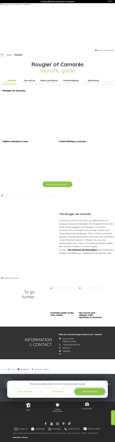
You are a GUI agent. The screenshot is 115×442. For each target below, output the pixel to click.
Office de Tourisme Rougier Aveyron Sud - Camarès (80, 334)
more (46, 369)
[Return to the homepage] (2, 55)
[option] (62, 302)
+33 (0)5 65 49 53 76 (71, 345)
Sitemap (25, 437)
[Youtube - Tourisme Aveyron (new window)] (51, 423)
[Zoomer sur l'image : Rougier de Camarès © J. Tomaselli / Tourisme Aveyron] (57, 113)
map (28, 410)
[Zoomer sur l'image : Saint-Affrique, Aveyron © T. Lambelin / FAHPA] (86, 158)
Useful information (57, 410)
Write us (66, 348)
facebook (38, 369)
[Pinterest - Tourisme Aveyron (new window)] (63, 423)
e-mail (12, 369)
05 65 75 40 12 (74, 429)
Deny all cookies (25, 391)
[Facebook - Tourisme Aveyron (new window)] (46, 423)
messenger (24, 369)
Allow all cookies (89, 391)
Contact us (23, 429)
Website (66, 351)
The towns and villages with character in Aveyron (90, 315)
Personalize (57, 391)
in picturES (87, 409)
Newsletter (113, 418)
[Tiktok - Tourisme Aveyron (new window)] (69, 423)
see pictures (56, 184)
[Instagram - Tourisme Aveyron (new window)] (57, 423)
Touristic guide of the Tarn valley (62, 314)
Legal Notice (17, 437)
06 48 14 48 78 (94, 429)
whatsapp (56, 429)
